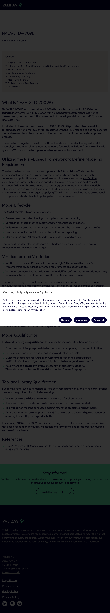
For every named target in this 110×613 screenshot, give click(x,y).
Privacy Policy (37, 309)
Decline (65, 320)
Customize (81, 320)
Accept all (99, 320)
